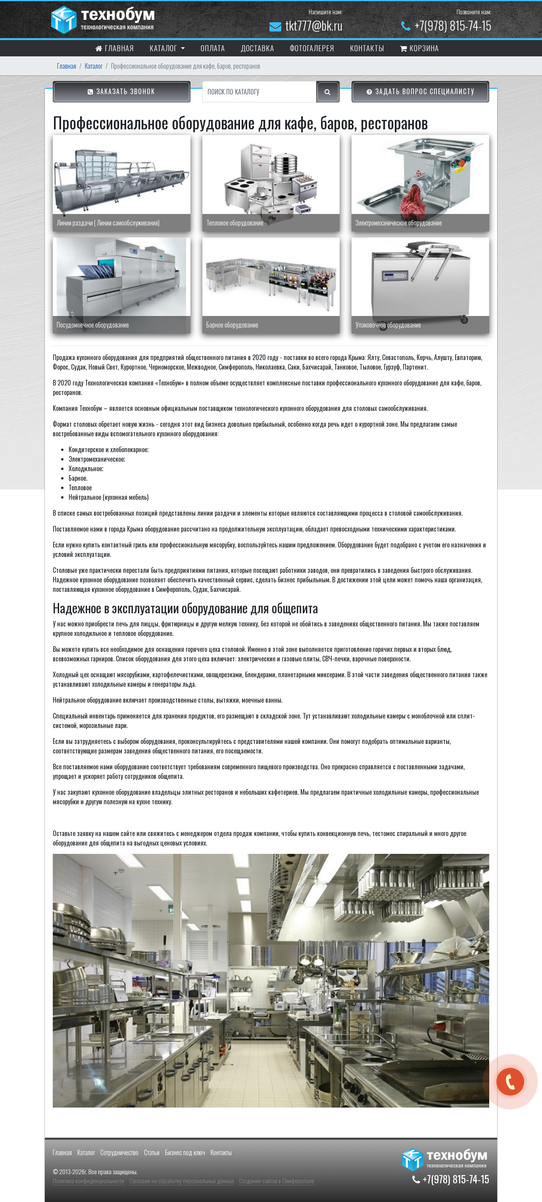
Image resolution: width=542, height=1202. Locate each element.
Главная (118, 47)
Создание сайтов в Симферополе (276, 1180)
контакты (367, 47)
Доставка (257, 47)
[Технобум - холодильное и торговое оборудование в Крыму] (104, 18)
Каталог (93, 66)
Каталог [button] (164, 47)
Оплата (213, 47)
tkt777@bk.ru (313, 25)
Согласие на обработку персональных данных (181, 1180)
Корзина (423, 47)
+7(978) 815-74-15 (453, 25)
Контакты (221, 1152)
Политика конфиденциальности (88, 1180)
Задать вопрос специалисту (424, 91)
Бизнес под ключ (185, 1152)
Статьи (152, 1152)
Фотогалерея (312, 47)
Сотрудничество (119, 1152)
